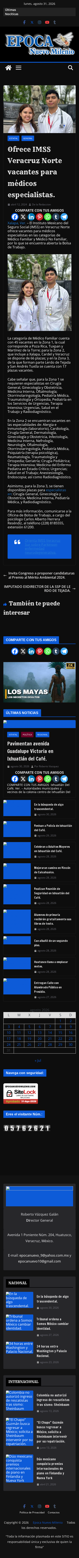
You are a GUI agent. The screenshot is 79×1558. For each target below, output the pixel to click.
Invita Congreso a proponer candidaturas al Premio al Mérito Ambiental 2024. (41, 575)
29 (60, 1044)
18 (19, 1038)
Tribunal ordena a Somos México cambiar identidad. (53, 1324)
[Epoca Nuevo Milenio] (8, 68)
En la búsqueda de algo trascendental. (48, 806)
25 (19, 1044)
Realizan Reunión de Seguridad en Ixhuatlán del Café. (51, 893)
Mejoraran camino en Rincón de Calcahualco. (52, 870)
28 (50, 1044)
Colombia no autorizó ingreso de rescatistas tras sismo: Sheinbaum (53, 1400)
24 (9, 1044)
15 (60, 1032)
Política (27, 734)
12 (29, 1032)
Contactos (54, 1512)
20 (40, 1038)
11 (19, 1032)
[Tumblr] (56, 216)
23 (70, 1038)
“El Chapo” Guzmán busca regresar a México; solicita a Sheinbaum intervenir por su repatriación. (52, 1432)
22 (60, 1038)
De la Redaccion (41, 204)
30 (70, 1044)
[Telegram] (64, 216)
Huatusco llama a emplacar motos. (51, 964)
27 (40, 1044)
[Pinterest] (39, 216)
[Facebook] (15, 216)
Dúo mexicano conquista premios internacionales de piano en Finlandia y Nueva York (50, 1468)
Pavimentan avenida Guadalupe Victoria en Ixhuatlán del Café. (30, 751)
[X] (23, 216)
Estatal (13, 138)
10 (9, 1032)
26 (29, 1044)
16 (70, 1032)
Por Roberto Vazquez (46, 766)
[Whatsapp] (47, 216)
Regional (42, 734)
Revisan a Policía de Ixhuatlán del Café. (53, 828)
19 (29, 1038)
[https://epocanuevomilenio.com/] (27, 1126)
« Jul (38, 1060)
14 (50, 1032)
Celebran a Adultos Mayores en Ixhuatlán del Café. (52, 849)
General (27, 138)
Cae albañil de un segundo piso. (51, 943)
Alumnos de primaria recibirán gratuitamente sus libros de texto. (52, 919)
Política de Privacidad (32, 1512)
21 (50, 1038)
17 (9, 1038)
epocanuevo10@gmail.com (39, 1261)
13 (40, 1032)
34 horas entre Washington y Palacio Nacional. (52, 1351)
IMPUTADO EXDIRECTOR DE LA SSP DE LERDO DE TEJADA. (37, 589)
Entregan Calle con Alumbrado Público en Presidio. (48, 987)
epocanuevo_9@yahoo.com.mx (44, 1255)
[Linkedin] (31, 216)
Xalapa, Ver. (17, 223)
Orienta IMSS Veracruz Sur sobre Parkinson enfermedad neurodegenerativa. (42, 546)
